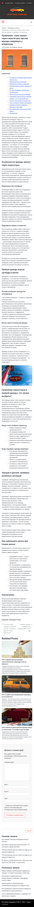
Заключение (13, 113)
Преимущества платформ (17, 82)
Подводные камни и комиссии (19, 84)
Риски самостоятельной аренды (20, 94)
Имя (6, 784)
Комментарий (9, 762)
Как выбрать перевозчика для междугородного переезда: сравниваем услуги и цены (15, 878)
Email (6, 791)
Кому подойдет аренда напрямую (20, 103)
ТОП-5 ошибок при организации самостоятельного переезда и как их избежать (14, 662)
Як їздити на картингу (14, 3)
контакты (5, 904)
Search (29, 831)
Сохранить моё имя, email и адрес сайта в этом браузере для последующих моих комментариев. (16, 808)
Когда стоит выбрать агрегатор (19, 101)
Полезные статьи (15, 620)
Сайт (5, 798)
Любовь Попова (17, 47)
